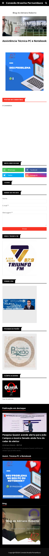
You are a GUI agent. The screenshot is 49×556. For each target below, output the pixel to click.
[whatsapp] (13, 170)
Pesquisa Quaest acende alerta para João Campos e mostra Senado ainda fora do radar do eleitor (24, 438)
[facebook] (36, 170)
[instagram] (36, 175)
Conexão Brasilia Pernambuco (24, 3)
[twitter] (13, 175)
